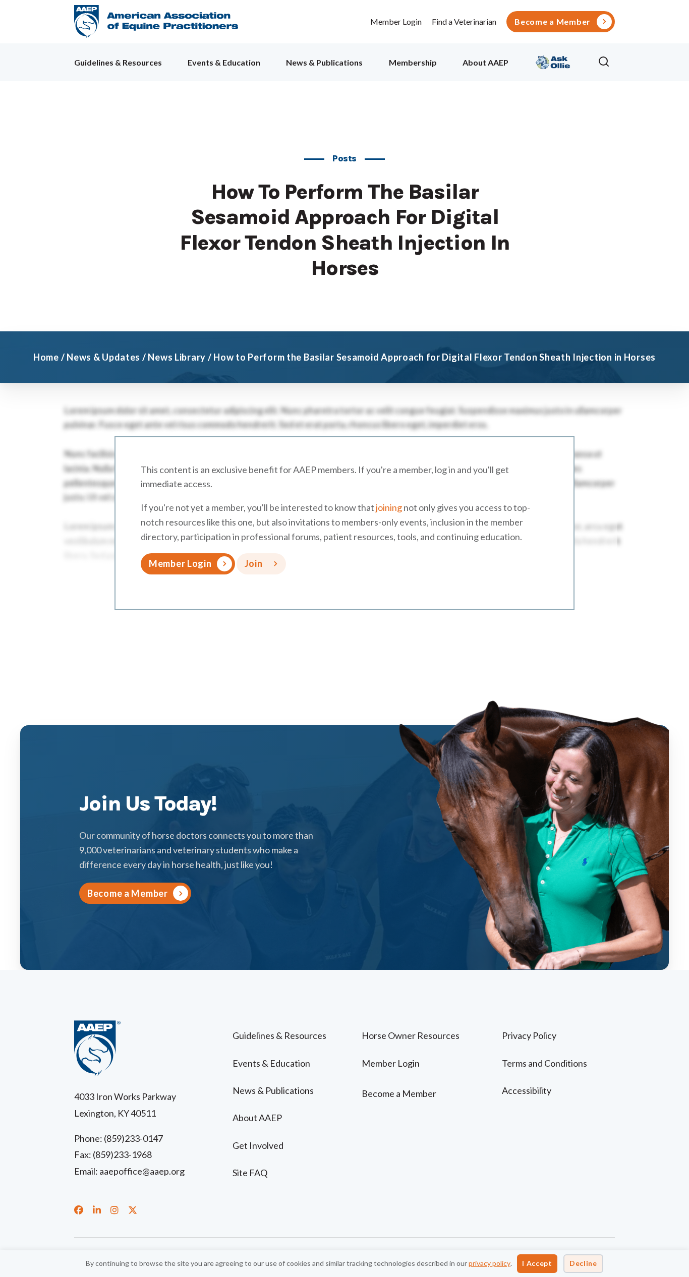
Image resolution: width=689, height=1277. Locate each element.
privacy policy (489, 1263)
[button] (606, 62)
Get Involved (258, 1145)
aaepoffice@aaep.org (142, 1171)
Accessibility (526, 1090)
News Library (177, 357)
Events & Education (224, 62)
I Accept (537, 1263)
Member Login (396, 21)
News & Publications (324, 62)
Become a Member (552, 22)
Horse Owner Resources (411, 1035)
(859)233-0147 (133, 1138)
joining (389, 507)
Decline (583, 1263)
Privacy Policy (529, 1035)
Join (254, 563)
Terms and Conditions (544, 1063)
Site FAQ (250, 1172)
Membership (413, 62)
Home (46, 357)
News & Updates (103, 357)
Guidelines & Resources (118, 62)
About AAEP (485, 62)
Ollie (553, 60)
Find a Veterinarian (464, 21)
